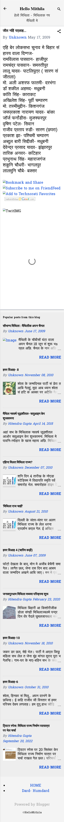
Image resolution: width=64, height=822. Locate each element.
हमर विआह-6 (10, 682)
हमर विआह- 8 (11, 370)
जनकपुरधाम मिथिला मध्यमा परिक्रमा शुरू (25, 594)
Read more (50, 357)
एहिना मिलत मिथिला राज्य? (17, 462)
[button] (59, 32)
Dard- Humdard (35, 791)
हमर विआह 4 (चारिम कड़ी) (18, 550)
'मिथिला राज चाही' (13, 506)
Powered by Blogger (32, 804)
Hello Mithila (32, 8)
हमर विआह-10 (11, 638)
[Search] (59, 9)
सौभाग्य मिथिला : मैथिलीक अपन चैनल (23, 326)
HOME (35, 785)
